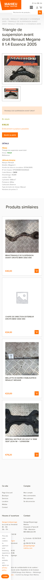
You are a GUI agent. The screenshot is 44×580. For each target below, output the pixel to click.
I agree (5, 576)
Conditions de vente (12, 570)
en (41, 3)
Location (5, 501)
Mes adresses (28, 498)
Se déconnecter (29, 501)
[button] (37, 271)
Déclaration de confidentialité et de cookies (21, 567)
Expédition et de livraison (30, 570)
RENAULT (15, 19)
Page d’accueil (7, 492)
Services (5, 498)
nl (35, 3)
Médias (4, 504)
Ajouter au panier (10, 135)
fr (38, 3)
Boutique (5, 495)
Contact (5, 507)
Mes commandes (30, 495)
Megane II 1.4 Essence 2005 (21, 20)
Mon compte (28, 492)
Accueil (5, 19)
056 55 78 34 (30, 543)
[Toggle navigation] (32, 7)
